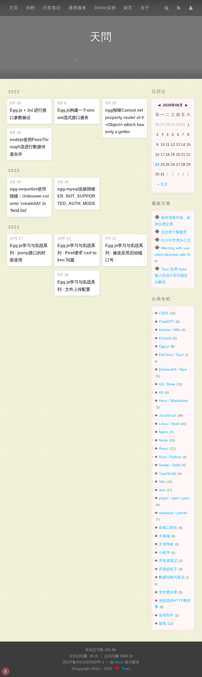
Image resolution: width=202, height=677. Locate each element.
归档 (30, 8)
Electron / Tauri (171, 355)
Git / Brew (167, 384)
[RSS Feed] (179, 8)
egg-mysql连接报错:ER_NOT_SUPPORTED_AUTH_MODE (77, 196)
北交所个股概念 (174, 232)
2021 (14, 227)
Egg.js (164, 346)
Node (163, 440)
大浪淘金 (166, 544)
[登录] (191, 8)
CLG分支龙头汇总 (176, 240)
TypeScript (167, 473)
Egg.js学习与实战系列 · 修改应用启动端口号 (124, 252)
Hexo (119, 662)
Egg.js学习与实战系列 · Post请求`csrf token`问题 (77, 252)
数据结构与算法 (172, 577)
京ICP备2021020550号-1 (83, 662)
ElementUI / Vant (173, 369)
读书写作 (166, 615)
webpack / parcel (173, 513)
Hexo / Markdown (173, 401)
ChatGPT (166, 321)
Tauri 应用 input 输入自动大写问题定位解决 (171, 275)
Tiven (126, 669)
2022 (14, 170)
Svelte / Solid (169, 465)
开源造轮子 (168, 569)
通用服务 (78, 8)
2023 (14, 92)
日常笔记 (52, 8)
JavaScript (167, 415)
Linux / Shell (169, 424)
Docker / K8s (169, 330)
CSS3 (163, 313)
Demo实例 (105, 8)
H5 (161, 392)
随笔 (162, 623)
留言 (128, 8)
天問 (101, 37)
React (164, 448)
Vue (162, 490)
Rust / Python (170, 457)
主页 (13, 8)
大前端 (164, 536)
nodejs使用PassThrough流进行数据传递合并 (29, 146)
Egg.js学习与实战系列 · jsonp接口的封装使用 (29, 252)
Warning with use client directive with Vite (172, 254)
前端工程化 (168, 527)
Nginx (163, 432)
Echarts (165, 338)
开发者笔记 (168, 561)
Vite (162, 481)
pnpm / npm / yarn (174, 498)
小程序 (164, 552)
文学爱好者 (168, 592)
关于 (144, 8)
